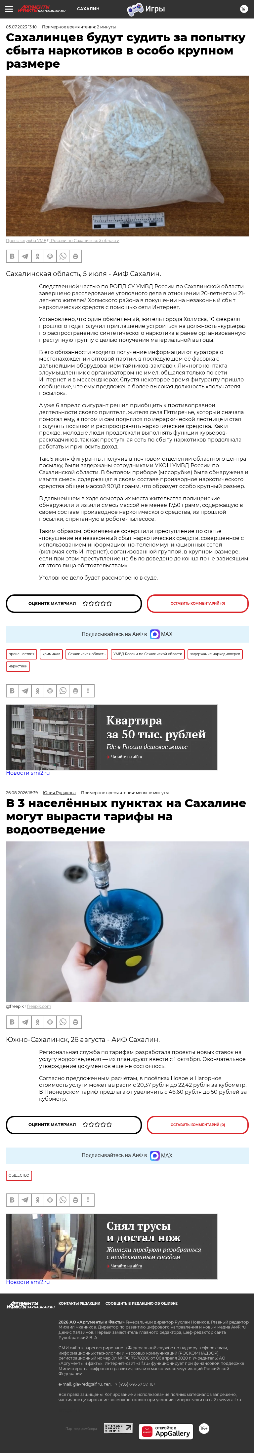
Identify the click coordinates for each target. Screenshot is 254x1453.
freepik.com (39, 1006)
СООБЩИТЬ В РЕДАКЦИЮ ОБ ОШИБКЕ (142, 1303)
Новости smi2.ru (28, 773)
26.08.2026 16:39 (22, 792)
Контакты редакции (79, 1303)
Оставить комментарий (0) (198, 603)
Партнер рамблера (81, 1429)
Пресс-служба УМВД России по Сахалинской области (62, 240)
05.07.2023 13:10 (21, 26)
